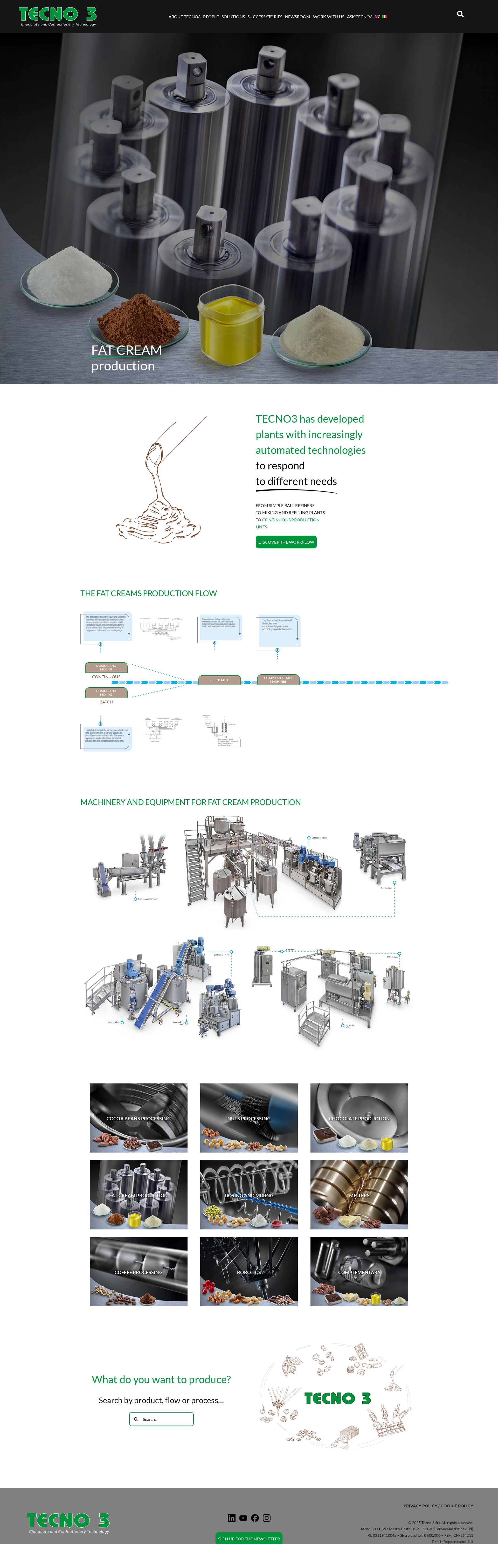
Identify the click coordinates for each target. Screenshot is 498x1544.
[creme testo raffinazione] (219, 616)
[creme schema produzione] (163, 717)
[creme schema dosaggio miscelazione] (160, 613)
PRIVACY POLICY (420, 1505)
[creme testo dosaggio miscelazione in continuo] (106, 613)
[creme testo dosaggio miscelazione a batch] (106, 717)
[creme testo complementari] (278, 616)
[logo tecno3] (57, 7)
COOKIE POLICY (457, 1505)
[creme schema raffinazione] (219, 710)
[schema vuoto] (278, 700)
